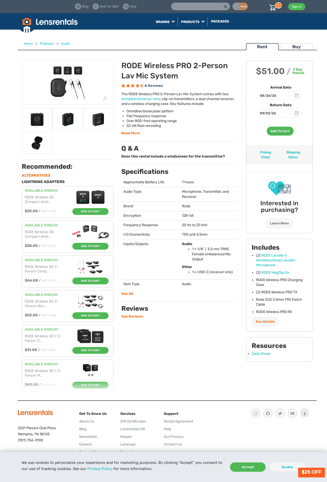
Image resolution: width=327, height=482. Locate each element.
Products (47, 43)
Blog (82, 429)
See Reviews (132, 316)
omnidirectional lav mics (140, 99)
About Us (86, 421)
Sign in (296, 6)
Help (167, 429)
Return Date (280, 105)
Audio (65, 43)
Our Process (173, 437)
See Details (265, 321)
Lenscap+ (128, 444)
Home (28, 43)
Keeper (126, 437)
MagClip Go (275, 272)
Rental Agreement (178, 421)
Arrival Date (280, 87)
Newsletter (88, 437)
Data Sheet (261, 354)
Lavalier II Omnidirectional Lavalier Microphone (275, 260)
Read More (130, 133)
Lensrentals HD (132, 429)
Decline (287, 467)
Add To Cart (280, 131)
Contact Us (173, 444)
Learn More (279, 223)
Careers (85, 444)
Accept (248, 467)
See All (127, 294)
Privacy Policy (100, 468)
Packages (220, 21)
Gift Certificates (133, 421)
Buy (296, 46)
